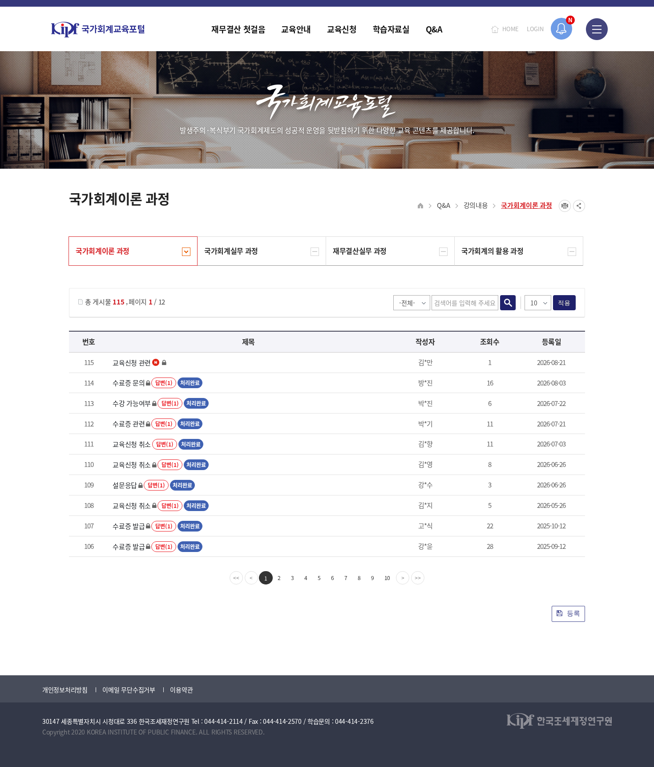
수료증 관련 (129, 423)
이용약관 (181, 689)
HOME (510, 28)
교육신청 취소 (132, 444)
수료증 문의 (129, 382)
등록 (572, 613)
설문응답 (125, 485)
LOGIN (535, 28)
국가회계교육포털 (98, 29)
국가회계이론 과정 (526, 205)
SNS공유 (579, 206)
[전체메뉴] (597, 29)
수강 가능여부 (132, 403)
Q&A (443, 205)
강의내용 (476, 205)
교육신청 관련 (132, 362)
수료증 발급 (129, 526)
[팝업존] (562, 29)
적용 (564, 302)
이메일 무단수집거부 (128, 689)
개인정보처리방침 (65, 689)
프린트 (565, 206)
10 (387, 577)
